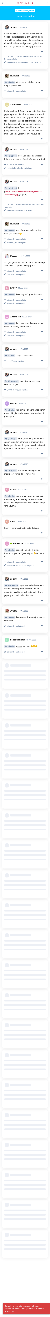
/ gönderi (24, 3)
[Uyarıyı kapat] (12, 1311)
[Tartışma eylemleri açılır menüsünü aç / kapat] (47, 3)
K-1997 (11, 355)
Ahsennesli (13, 381)
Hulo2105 (12, 156)
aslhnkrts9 (13, 585)
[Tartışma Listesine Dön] (3, 3)
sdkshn (11, 82)
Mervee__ (12, 438)
